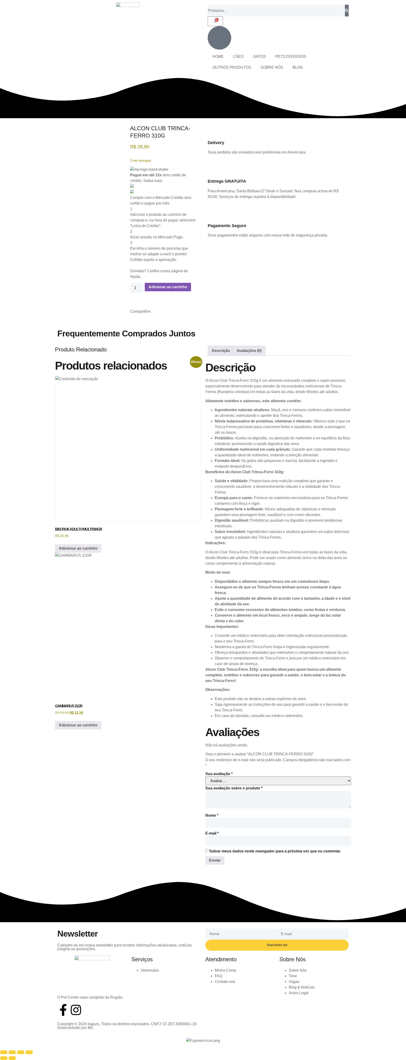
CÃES (238, 57)
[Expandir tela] (12, 1052)
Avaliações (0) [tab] (249, 351)
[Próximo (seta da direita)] (12, 1058)
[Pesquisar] (347, 10)
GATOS (259, 57)
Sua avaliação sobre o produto (233, 788)
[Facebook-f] (63, 1010)
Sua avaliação (219, 774)
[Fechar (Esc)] (29, 1052)
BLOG (298, 67)
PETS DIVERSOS (290, 57)
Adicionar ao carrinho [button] (78, 548)
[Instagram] (76, 1010)
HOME (218, 57)
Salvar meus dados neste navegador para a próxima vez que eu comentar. (275, 851)
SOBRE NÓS (272, 67)
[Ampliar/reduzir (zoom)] (4, 1052)
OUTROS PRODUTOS (231, 67)
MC (91, 1028)
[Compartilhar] (20, 1052)
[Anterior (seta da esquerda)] (4, 1058)
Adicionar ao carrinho (167, 287)
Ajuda (135, 277)
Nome (211, 815)
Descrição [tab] (221, 351)
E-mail (212, 833)
